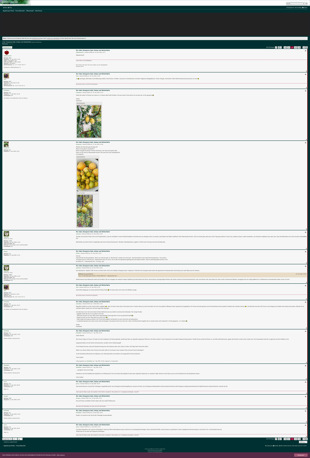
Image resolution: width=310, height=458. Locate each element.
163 (10, 92)
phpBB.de (161, 450)
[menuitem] (10, 7)
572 (10, 253)
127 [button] (289, 47)
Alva (5, 79)
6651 (10, 58)
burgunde (6, 147)
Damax (6, 251)
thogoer (6, 396)
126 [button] (285, 47)
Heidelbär (6, 330)
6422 (10, 81)
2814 (10, 398)
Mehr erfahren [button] (61, 455)
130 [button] (299, 47)
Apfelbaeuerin (8, 55)
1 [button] (280, 47)
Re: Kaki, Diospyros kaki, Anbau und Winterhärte (93, 50)
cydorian (11, 44)
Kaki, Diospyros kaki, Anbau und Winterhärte (16, 42)
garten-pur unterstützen (53, 38)
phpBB (150, 448)
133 (10, 383)
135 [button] (304, 47)
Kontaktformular (36, 38)
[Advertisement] (155, 24)
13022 (10, 240)
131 (10, 333)
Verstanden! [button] (301, 455)
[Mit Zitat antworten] (306, 51)
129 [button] (295, 47)
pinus (5, 381)
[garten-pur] (16, 3)
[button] (276, 47)
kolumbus (6, 90)
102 (10, 150)
